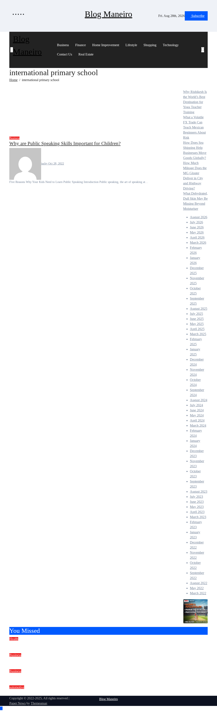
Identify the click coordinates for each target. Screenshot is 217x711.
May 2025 (197, 324)
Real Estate (85, 54)
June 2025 (197, 319)
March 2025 (198, 334)
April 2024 (197, 420)
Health (13, 639)
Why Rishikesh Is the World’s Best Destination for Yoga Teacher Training (195, 102)
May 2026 (197, 232)
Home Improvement (105, 45)
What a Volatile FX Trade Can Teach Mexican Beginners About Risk (194, 127)
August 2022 (198, 583)
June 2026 (197, 227)
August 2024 (198, 400)
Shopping (149, 45)
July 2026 (196, 222)
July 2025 (196, 313)
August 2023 (198, 491)
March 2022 (198, 593)
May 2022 (197, 588)
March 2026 (198, 242)
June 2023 (197, 502)
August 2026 (198, 217)
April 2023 (197, 512)
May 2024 (197, 415)
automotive (16, 687)
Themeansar (39, 703)
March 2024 (198, 425)
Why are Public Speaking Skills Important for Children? (65, 143)
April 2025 (197, 329)
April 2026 (197, 237)
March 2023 (198, 517)
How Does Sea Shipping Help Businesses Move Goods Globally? (74, 676)
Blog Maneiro (108, 14)
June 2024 (197, 410)
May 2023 (197, 507)
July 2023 (196, 496)
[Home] (11, 49)
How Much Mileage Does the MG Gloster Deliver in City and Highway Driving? (89, 693)
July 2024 (196, 405)
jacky (44, 163)
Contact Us (64, 54)
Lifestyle (131, 45)
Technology (171, 45)
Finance (80, 45)
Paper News (17, 703)
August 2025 (198, 308)
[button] (204, 54)
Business (63, 45)
